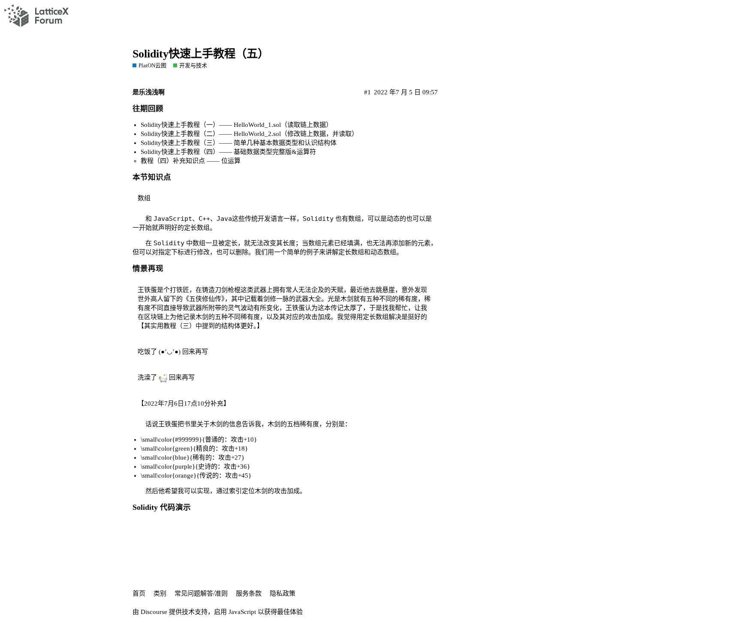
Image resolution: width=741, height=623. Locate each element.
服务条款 (249, 593)
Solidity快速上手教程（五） (201, 54)
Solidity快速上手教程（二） (180, 133)
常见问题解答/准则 (201, 593)
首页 (139, 593)
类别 (160, 593)
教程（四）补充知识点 (173, 160)
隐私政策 (282, 593)
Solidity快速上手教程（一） (180, 124)
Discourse (154, 611)
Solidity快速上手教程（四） (180, 151)
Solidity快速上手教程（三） (180, 142)
